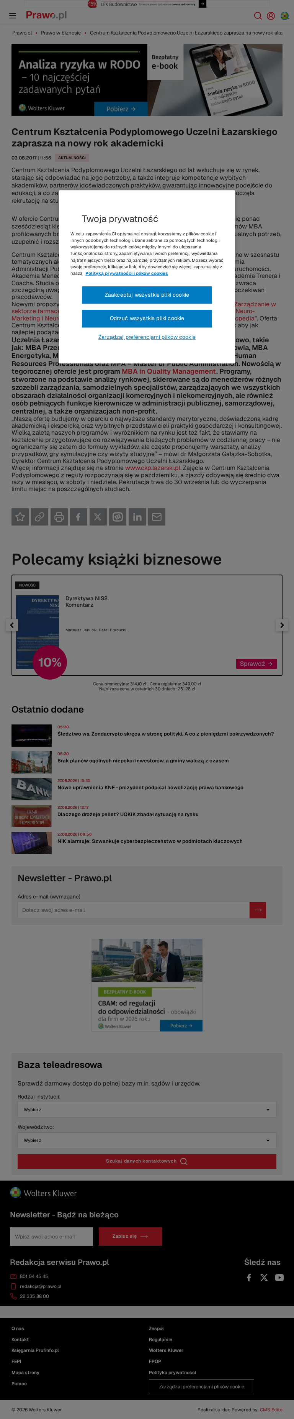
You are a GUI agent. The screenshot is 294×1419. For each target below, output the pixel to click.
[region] (147, 277)
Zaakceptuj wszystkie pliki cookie (147, 294)
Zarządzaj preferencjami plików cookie (147, 336)
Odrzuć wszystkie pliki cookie (147, 318)
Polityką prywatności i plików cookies (126, 273)
